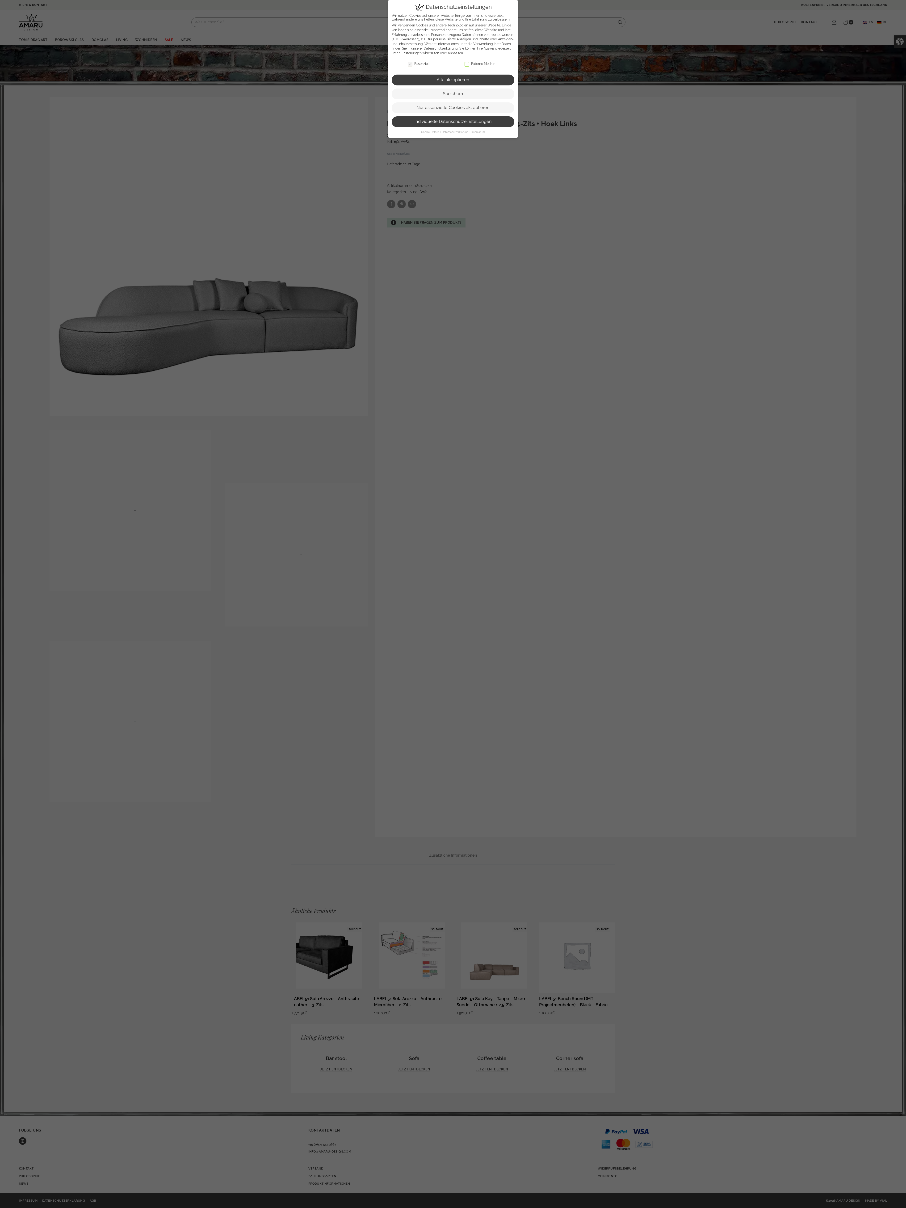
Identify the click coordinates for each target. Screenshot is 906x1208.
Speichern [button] (453, 93)
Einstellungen (411, 53)
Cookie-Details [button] (430, 131)
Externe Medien (483, 64)
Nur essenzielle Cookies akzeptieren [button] (453, 107)
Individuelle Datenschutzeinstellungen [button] (453, 121)
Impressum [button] (478, 131)
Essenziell (422, 64)
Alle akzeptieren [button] (453, 79)
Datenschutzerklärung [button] (455, 131)
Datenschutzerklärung (441, 48)
